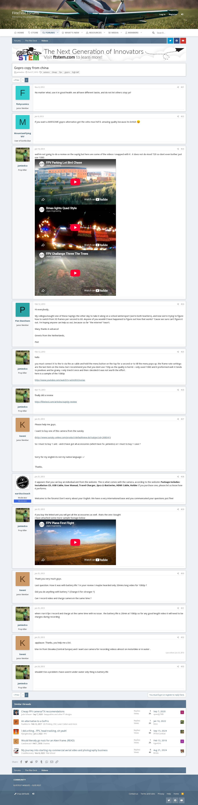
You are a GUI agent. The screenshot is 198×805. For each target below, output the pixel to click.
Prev (17, 80)
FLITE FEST (36, 785)
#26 (182, 390)
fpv (60, 72)
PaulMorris (25, 724)
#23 (182, 149)
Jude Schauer (26, 714)
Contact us (133, 793)
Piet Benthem (22, 320)
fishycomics (22, 104)
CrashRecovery (27, 753)
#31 (182, 608)
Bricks (156, 753)
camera (46, 72)
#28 (182, 476)
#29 (182, 509)
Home (20, 32)
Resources (95, 32)
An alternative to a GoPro (35, 721)
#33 (182, 666)
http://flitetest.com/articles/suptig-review (56, 401)
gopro (67, 72)
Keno (156, 724)
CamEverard (26, 743)
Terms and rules (148, 793)
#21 (182, 87)
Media (114, 32)
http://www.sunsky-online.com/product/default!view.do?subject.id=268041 (73, 437)
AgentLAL (157, 743)
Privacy (161, 793)
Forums (50, 32)
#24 (182, 304)
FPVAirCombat (159, 733)
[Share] (178, 87)
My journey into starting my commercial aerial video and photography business (64, 750)
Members (133, 32)
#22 (182, 116)
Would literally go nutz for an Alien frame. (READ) (48, 740)
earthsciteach (22, 493)
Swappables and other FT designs (58, 714)
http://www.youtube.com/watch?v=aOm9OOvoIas (60, 379)
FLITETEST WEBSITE (21, 785)
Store (34, 32)
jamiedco (20, 72)
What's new (72, 32)
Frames (46, 743)
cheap (54, 72)
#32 (182, 637)
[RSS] (183, 794)
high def (75, 72)
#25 (182, 352)
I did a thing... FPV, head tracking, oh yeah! (43, 730)
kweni (22, 435)
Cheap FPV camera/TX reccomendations (43, 711)
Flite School (50, 753)
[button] (58, 32)
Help (169, 793)
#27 (182, 419)
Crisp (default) (22, 793)
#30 (182, 573)
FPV (45, 734)
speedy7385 (159, 714)
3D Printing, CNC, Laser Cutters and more (60, 724)
